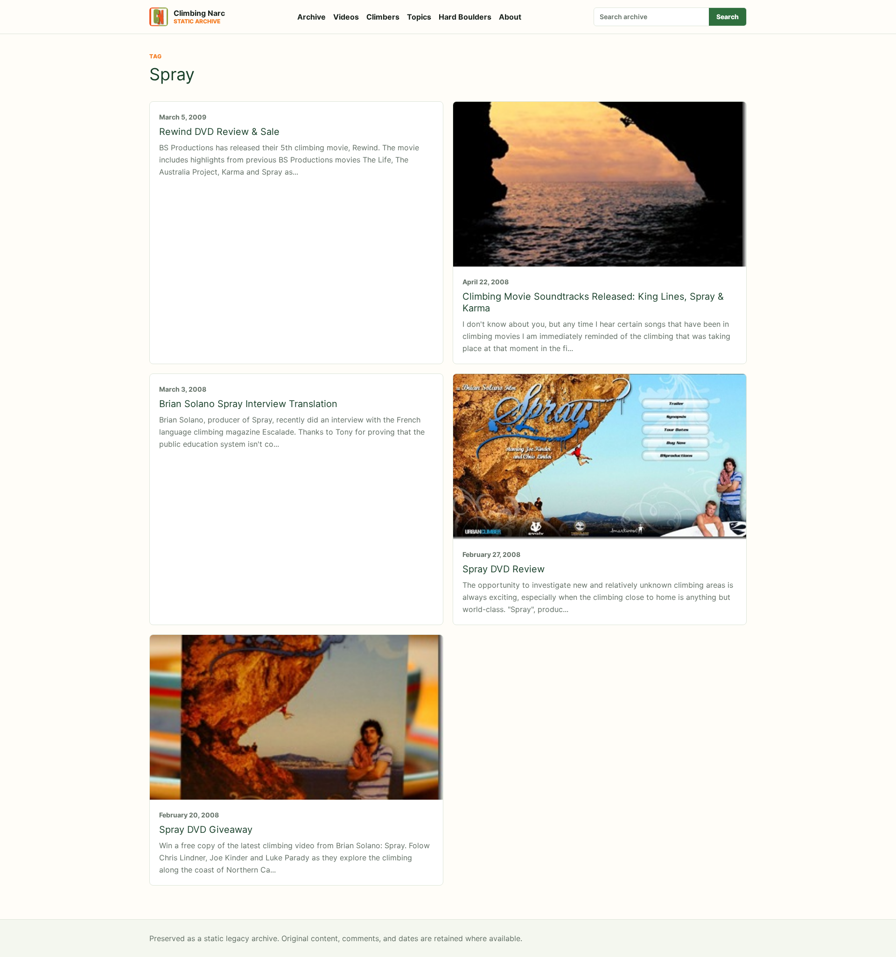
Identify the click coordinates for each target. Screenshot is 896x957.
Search (727, 17)
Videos (346, 16)
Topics (419, 16)
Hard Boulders (465, 16)
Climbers (382, 16)
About (510, 16)
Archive (311, 16)
